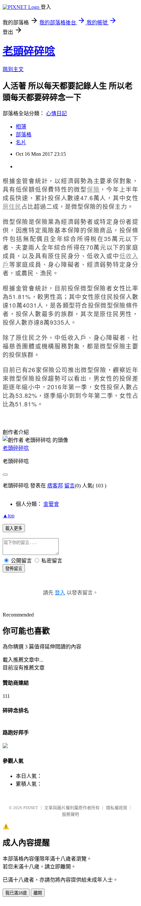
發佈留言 (13, 568)
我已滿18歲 (16, 893)
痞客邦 (55, 485)
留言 (69, 485)
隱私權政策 (116, 807)
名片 (21, 142)
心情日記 (56, 113)
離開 (37, 893)
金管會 (51, 504)
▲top (8, 515)
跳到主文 (13, 69)
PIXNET (30, 807)
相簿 (21, 126)
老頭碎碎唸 (29, 51)
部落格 (23, 134)
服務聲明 (70, 814)
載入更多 (13, 528)
